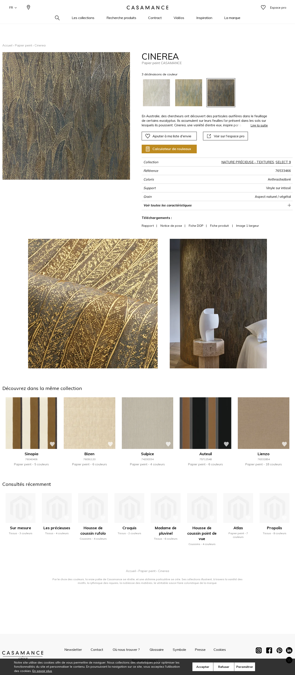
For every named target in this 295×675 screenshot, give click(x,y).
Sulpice (147, 453)
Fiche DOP (196, 226)
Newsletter (73, 649)
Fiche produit (219, 226)
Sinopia (31, 453)
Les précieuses (56, 527)
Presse (200, 649)
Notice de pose (171, 226)
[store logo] (147, 8)
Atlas (238, 527)
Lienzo (264, 453)
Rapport (148, 226)
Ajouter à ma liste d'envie (171, 136)
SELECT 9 (283, 162)
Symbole (179, 649)
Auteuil (205, 453)
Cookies (220, 649)
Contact (97, 649)
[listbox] (202, 92)
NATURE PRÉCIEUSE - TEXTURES (247, 162)
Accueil (7, 45)
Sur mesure (20, 527)
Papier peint (23, 45)
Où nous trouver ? (126, 649)
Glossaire (157, 649)
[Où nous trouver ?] (28, 7)
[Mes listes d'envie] (263, 7)
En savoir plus (42, 671)
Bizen (89, 453)
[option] (156, 92)
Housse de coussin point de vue (202, 533)
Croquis (129, 527)
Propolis (274, 527)
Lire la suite (259, 125)
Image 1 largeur (247, 226)
